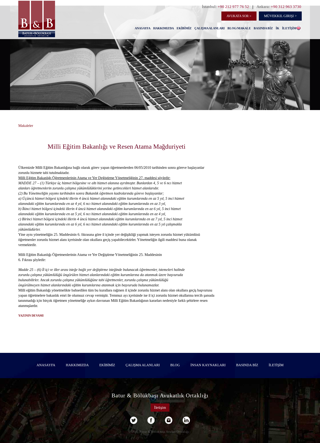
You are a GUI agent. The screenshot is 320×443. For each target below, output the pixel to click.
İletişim (160, 408)
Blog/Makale (239, 28)
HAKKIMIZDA (163, 28)
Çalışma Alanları (209, 28)
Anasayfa (142, 28)
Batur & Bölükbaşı (48, 27)
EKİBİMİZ (184, 28)
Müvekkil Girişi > (280, 16)
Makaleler (25, 126)
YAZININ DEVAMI (31, 315)
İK (277, 28)
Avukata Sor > (239, 16)
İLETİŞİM (289, 28)
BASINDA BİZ (263, 28)
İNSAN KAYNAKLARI (208, 365)
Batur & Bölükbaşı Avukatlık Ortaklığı (160, 395)
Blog (175, 365)
